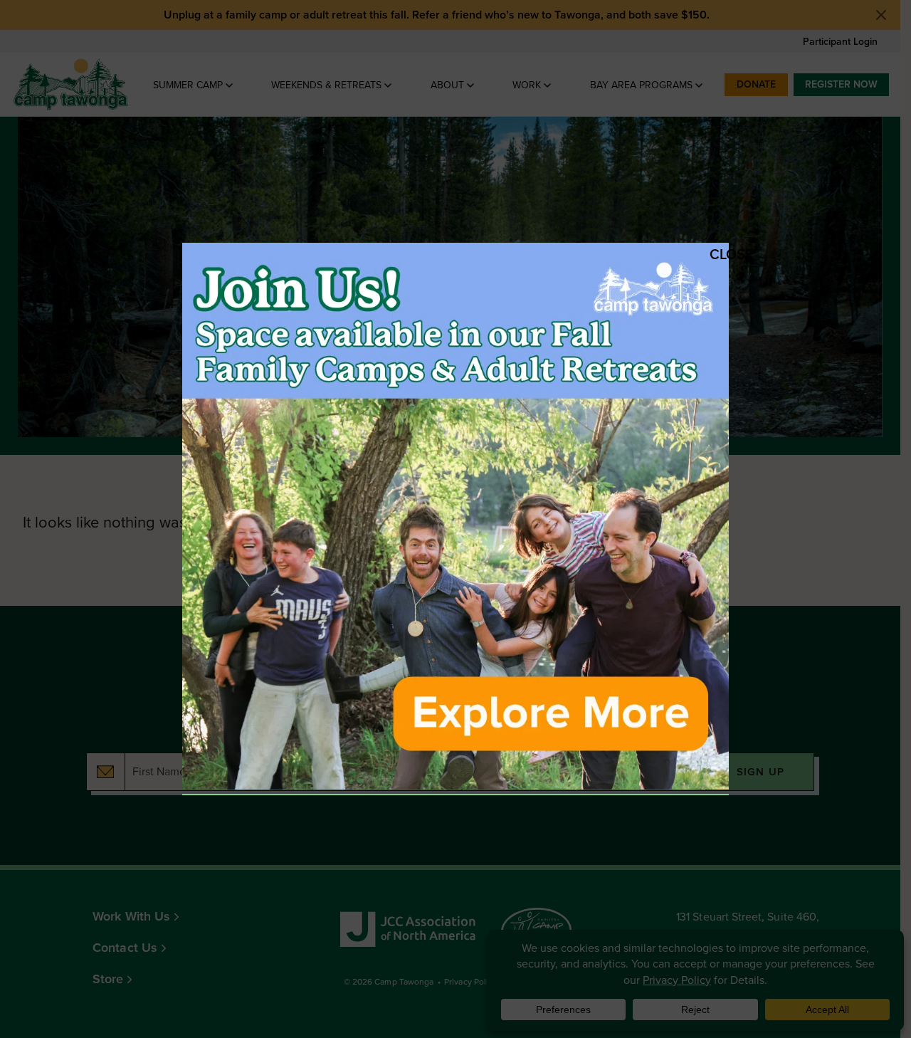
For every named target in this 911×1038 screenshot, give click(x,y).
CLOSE (717, 254)
